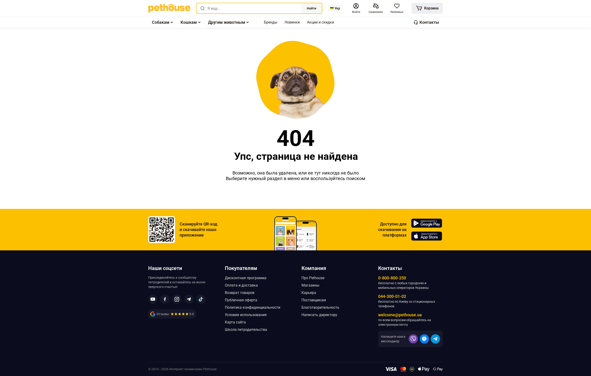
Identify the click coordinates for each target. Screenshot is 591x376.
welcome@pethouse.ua (400, 314)
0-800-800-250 (392, 277)
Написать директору (319, 315)
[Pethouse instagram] (176, 299)
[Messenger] (424, 338)
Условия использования (246, 315)
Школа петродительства (246, 329)
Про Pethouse (313, 278)
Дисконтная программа (245, 278)
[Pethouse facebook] (164, 299)
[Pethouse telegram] (188, 299)
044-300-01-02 (392, 296)
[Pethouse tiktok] (200, 299)
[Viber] (413, 338)
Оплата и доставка (241, 285)
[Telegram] (435, 338)
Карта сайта (235, 322)
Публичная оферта (241, 300)
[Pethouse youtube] (152, 299)
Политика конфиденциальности (252, 307)
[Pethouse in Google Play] (426, 223)
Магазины (310, 285)
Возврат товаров (239, 292)
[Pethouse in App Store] (426, 236)
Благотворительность (320, 307)
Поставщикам (314, 300)
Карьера (309, 292)
